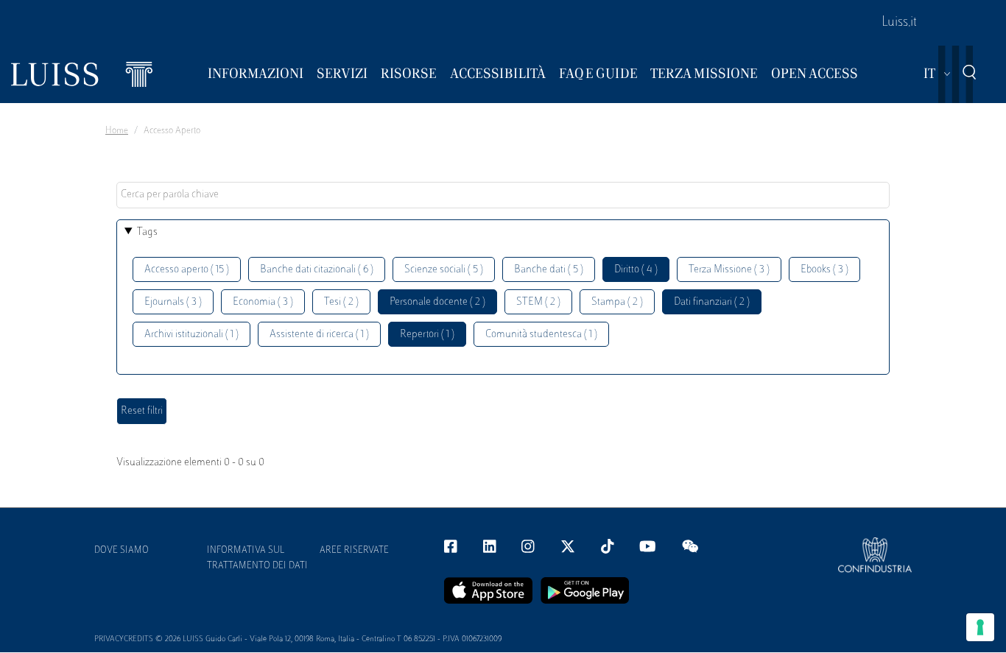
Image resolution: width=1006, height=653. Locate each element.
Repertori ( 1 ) (427, 334)
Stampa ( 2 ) (617, 302)
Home (116, 131)
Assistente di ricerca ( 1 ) (319, 334)
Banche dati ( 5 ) (548, 269)
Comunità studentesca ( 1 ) (541, 334)
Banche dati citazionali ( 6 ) (316, 269)
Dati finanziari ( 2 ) (712, 302)
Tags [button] (147, 232)
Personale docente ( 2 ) (437, 302)
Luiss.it (899, 22)
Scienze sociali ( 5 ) (443, 269)
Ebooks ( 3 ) (824, 269)
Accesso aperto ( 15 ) (186, 269)
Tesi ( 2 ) (341, 302)
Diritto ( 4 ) (636, 269)
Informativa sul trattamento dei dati (257, 558)
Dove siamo (121, 550)
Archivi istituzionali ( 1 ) (191, 334)
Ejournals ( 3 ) (173, 302)
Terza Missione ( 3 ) (729, 269)
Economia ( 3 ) (263, 302)
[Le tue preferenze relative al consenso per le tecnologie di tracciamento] (980, 627)
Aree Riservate (354, 550)
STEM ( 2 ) (538, 302)
